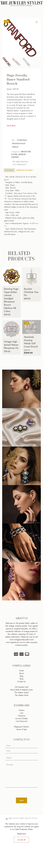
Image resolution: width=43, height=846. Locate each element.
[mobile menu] (3, 3)
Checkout (21, 715)
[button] (37, 22)
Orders (21, 710)
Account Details (21, 718)
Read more (21, 833)
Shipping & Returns (21, 726)
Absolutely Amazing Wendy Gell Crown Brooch (31, 341)
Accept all (21, 839)
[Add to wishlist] (18, 276)
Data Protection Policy (23, 829)
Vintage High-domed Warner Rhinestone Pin (11, 345)
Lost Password (21, 721)
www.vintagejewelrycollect (20, 639)
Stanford (15, 147)
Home (21, 670)
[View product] (18, 273)
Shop (21, 679)
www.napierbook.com (14, 642)
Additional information (24, 170)
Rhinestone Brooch (18, 143)
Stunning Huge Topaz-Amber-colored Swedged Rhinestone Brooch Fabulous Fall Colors (11, 300)
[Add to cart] (18, 269)
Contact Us (21, 681)
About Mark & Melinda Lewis (21, 689)
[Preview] (18, 279)
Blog (21, 676)
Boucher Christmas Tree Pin (31, 292)
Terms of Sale (21, 729)
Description (9, 170)
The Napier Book (21, 695)
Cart (21, 713)
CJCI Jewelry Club (21, 687)
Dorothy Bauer (22, 140)
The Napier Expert (21, 692)
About (21, 673)
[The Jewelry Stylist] (21, 3)
